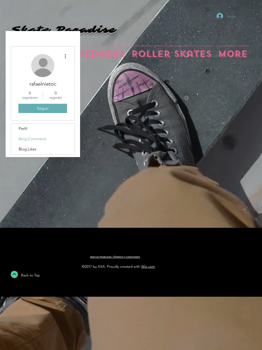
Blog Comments (32, 138)
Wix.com (148, 266)
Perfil (23, 128)
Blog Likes (27, 149)
